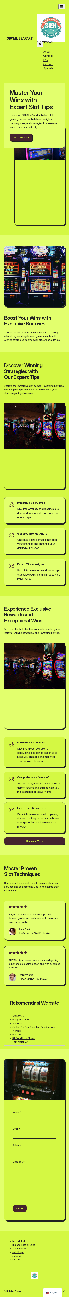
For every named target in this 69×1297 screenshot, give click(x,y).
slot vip (16, 1259)
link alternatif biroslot (23, 1244)
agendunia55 (19, 1248)
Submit (20, 1208)
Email (16, 1128)
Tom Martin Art (20, 1041)
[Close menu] (40, 44)
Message (19, 1161)
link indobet (18, 1241)
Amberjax (17, 1023)
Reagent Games (21, 1019)
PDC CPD (17, 1034)
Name (17, 1112)
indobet (16, 1256)
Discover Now (21, 137)
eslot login (18, 1252)
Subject (17, 1145)
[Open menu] (61, 6)
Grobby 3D (18, 1015)
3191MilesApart (20, 38)
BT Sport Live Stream (23, 1038)
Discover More (34, 841)
